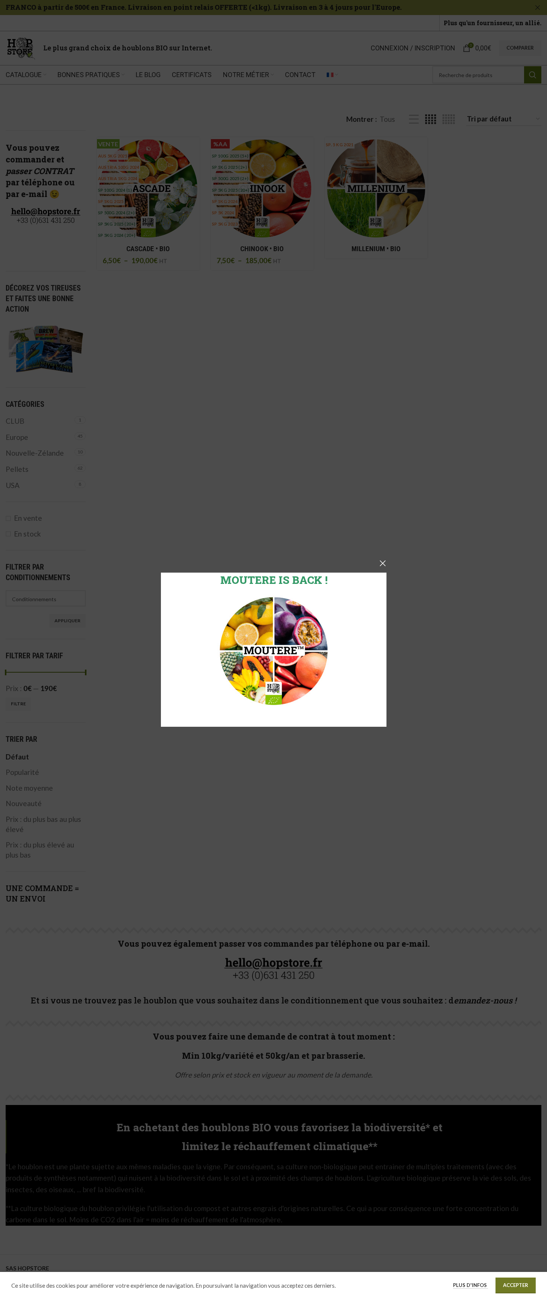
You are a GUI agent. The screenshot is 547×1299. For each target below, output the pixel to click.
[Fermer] (382, 563)
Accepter (515, 1285)
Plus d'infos (470, 1285)
